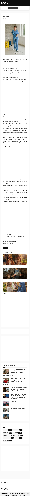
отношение (6, 440)
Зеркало (4, 2)
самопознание (6, 438)
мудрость (5, 432)
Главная (4, 8)
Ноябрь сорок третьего (8, 279)
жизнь (17, 438)
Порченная (13, 401)
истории (5, 247)
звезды (16, 432)
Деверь (4, 293)
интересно (15, 430)
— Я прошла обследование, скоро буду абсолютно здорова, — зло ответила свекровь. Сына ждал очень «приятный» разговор (14, 372)
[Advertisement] (15, 98)
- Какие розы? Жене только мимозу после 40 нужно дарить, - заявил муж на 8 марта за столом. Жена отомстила (14, 381)
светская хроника (7, 435)
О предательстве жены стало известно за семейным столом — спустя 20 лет (19, 389)
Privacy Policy (4, 489)
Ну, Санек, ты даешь (16, 414)
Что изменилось (7, 266)
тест (18, 435)
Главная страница (6, 487)
